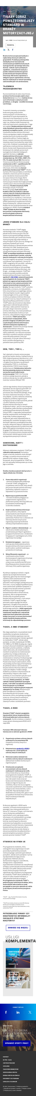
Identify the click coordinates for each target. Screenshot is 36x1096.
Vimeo (18, 1015)
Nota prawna (11, 1086)
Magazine (10, 11)
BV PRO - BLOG (7, 1060)
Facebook (6, 1012)
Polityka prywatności (22, 1086)
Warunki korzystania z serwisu (12, 1088)
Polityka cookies (26, 1088)
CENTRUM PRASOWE (9, 1063)
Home (4, 11)
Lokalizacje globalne (10, 1081)
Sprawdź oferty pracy (17, 1043)
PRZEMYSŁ (10, 45)
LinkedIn (4, 49)
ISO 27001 (14, 277)
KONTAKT (6, 1057)
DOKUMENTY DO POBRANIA (11, 1078)
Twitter (8, 49)
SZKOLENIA (6, 1066)
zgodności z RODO (22, 749)
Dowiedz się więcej (18, 928)
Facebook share (12, 49)
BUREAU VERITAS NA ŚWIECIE (11, 1075)
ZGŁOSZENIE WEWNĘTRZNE (10, 1069)
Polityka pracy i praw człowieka (12, 1090)
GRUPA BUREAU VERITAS (10, 1072)
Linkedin (18, 1012)
